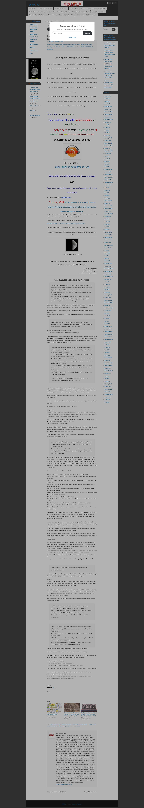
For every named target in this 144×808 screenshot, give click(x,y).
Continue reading (72, 37)
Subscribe (87, 33)
